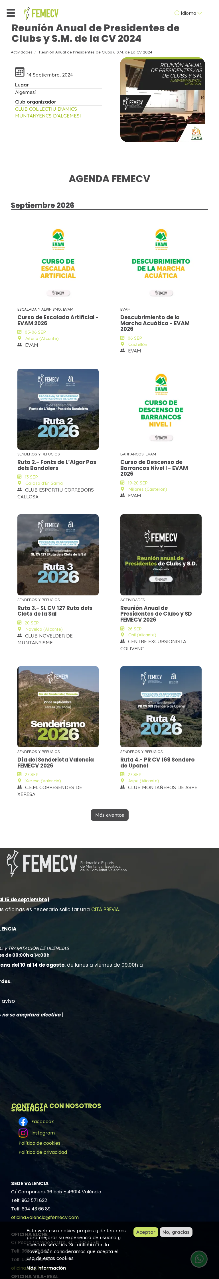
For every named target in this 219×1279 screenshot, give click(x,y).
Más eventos (109, 815)
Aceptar (145, 1232)
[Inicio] (41, 13)
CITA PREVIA (105, 909)
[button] (163, 99)
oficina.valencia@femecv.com (45, 1217)
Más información (46, 1268)
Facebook (41, 1121)
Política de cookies (39, 1143)
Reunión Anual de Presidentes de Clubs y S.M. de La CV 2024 (95, 51)
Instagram (42, 1133)
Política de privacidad (43, 1152)
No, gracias (176, 1232)
